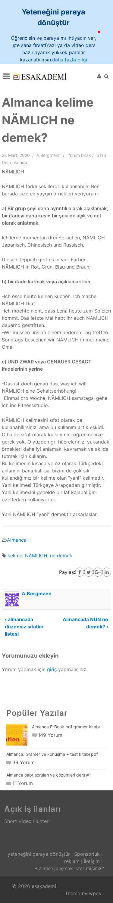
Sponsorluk (87, 854)
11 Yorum (22, 783)
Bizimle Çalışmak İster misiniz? (69, 868)
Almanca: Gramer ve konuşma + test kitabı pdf (52, 754)
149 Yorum (50, 735)
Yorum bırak (79, 155)
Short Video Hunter (26, 821)
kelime (15, 556)
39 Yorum (23, 762)
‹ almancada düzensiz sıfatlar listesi (24, 626)
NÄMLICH (36, 556)
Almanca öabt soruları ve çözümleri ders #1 (48, 774)
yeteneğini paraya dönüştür (39, 854)
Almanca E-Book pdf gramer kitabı (66, 726)
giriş (52, 669)
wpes (95, 893)
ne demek (61, 556)
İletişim (92, 861)
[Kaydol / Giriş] (99, 76)
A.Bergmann (48, 155)
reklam (72, 861)
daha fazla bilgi (69, 60)
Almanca (17, 540)
